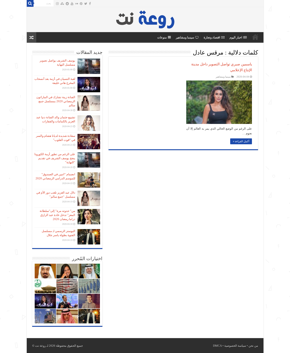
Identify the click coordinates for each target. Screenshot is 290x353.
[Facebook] (90, 3)
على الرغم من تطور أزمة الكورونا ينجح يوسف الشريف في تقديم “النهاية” (54, 158)
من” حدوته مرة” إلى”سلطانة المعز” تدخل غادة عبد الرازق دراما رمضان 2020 (57, 215)
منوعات (162, 37)
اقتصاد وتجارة (212, 37)
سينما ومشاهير (185, 37)
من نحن (253, 345)
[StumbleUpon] (62, 3)
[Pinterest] (81, 3)
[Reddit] (67, 3)
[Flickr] (76, 3)
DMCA (217, 345)
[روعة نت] (145, 18)
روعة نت (255, 37)
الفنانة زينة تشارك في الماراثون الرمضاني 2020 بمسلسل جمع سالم (55, 101)
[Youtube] (72, 3)
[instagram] (57, 3)
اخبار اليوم (236, 37)
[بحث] (30, 3)
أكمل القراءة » (241, 141)
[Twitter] (86, 3)
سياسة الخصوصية (235, 345)
